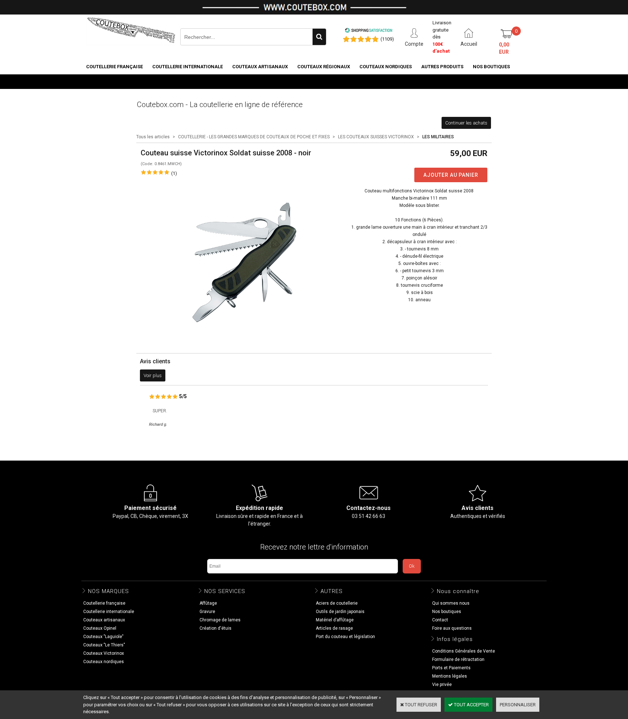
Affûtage (208, 603)
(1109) (387, 39)
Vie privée (442, 684)
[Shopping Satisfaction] (368, 31)
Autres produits (442, 66)
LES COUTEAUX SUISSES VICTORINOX (376, 136)
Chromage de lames (220, 619)
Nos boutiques (491, 66)
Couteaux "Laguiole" (103, 636)
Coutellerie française (114, 66)
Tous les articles (153, 136)
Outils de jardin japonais (340, 611)
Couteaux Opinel (99, 628)
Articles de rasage (334, 628)
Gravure (207, 611)
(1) (174, 173)
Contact (440, 619)
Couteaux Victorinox (103, 653)
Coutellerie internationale (187, 66)
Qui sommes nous (451, 603)
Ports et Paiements (451, 667)
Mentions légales (449, 676)
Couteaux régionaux (323, 66)
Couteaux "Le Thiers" (104, 644)
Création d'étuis (216, 628)
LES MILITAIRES (438, 136)
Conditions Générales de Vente (463, 651)
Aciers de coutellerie (337, 603)
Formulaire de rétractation (458, 659)
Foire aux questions (452, 628)
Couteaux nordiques (385, 66)
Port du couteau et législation (345, 636)
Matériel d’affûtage (335, 619)
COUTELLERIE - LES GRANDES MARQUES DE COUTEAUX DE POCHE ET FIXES (254, 136)
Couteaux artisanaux (260, 66)
